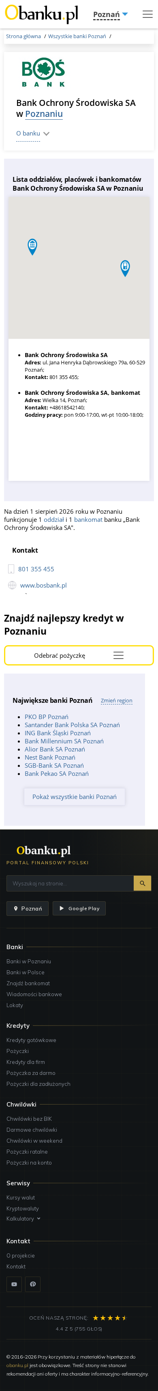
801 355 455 (36, 569)
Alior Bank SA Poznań (55, 749)
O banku (28, 133)
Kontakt (16, 1266)
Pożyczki (17, 1051)
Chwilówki (21, 1104)
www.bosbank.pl (43, 585)
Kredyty (18, 1025)
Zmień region (116, 700)
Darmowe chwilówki (31, 1129)
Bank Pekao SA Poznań (57, 773)
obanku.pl (17, 1365)
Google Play (83, 908)
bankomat (88, 519)
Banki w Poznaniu (28, 961)
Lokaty (14, 1005)
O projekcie (20, 1255)
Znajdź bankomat (28, 983)
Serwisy (18, 1183)
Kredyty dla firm (25, 1062)
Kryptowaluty (22, 1208)
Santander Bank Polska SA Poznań (72, 725)
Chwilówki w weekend (34, 1140)
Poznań (31, 908)
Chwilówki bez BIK (29, 1118)
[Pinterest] (33, 1284)
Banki (14, 947)
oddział (54, 519)
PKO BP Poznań (46, 717)
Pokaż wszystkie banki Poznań (74, 796)
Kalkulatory (20, 1218)
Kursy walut (20, 1197)
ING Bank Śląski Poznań (58, 733)
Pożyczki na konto (29, 1162)
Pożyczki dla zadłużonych (38, 1084)
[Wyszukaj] (142, 883)
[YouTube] (14, 1284)
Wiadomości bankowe (34, 994)
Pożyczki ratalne (27, 1151)
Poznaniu (44, 113)
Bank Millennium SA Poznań (64, 741)
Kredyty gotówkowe (31, 1040)
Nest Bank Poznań (50, 757)
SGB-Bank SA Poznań (54, 765)
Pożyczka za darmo (31, 1073)
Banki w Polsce (25, 972)
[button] (125, 268)
